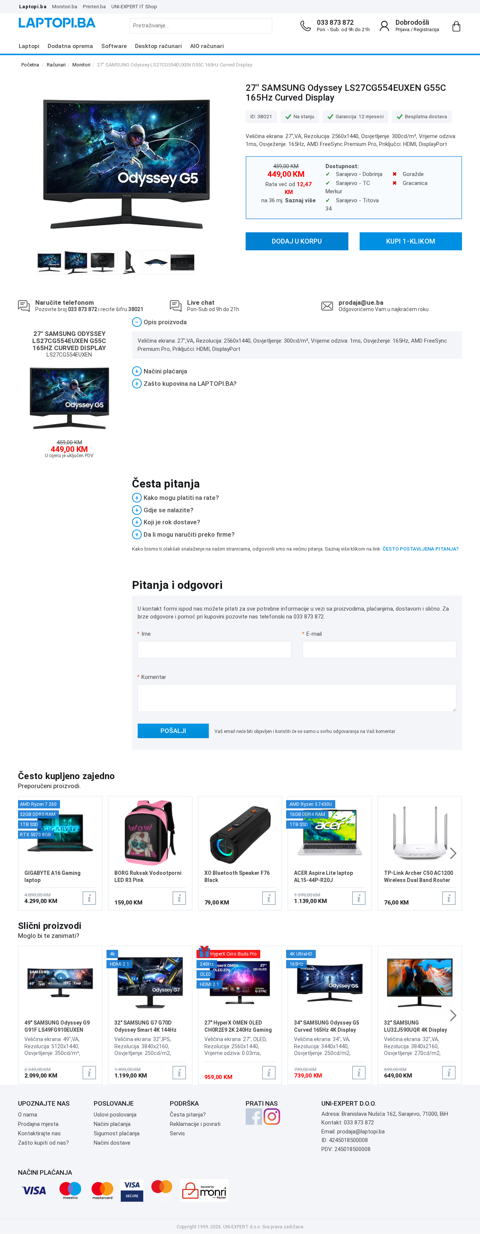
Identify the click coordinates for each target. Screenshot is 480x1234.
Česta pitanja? (188, 1114)
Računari (56, 65)
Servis (177, 1133)
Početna (30, 65)
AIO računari (207, 46)
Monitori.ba (64, 6)
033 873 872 (335, 22)
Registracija (426, 29)
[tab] (297, 322)
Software (114, 46)
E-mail (312, 634)
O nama (27, 1114)
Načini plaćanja (112, 1124)
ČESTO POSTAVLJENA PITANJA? (420, 549)
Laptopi (29, 46)
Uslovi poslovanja (115, 1114)
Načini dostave (112, 1142)
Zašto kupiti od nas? (43, 1142)
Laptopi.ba (32, 6)
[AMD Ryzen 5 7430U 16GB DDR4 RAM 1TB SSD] (330, 832)
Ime (144, 634)
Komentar (151, 677)
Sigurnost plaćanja (117, 1133)
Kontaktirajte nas (39, 1133)
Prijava (403, 29)
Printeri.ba (94, 6)
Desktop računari (158, 46)
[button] (453, 853)
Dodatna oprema (70, 46)
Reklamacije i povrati (195, 1124)
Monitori (81, 65)
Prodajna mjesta (38, 1124)
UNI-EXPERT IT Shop (134, 6)
